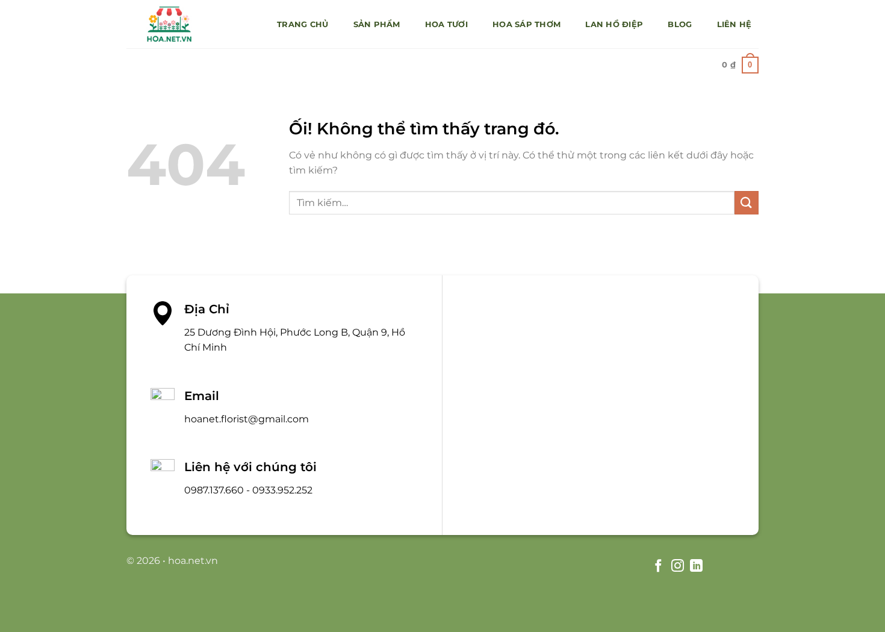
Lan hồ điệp (614, 24)
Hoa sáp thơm (526, 24)
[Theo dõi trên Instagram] (677, 567)
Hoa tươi (446, 24)
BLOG (680, 24)
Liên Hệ (734, 24)
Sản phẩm (376, 24)
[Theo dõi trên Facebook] (658, 567)
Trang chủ (302, 24)
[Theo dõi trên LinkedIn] (696, 567)
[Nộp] (746, 202)
